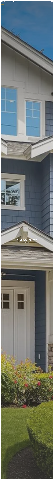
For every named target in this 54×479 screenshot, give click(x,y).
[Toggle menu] (52, 1)
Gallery (40, 1)
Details (44, 1)
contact (47, 1)
